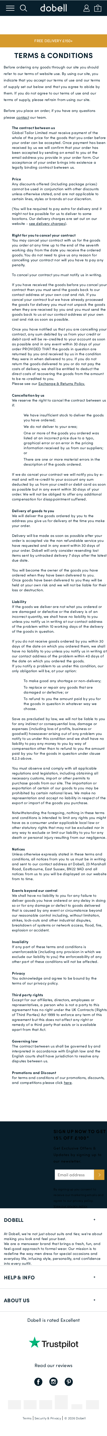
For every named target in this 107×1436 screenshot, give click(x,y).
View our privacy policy (70, 1206)
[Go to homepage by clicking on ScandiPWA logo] (53, 8)
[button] (53, 41)
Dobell (14, 1219)
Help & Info (19, 1277)
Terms (27, 1418)
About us (17, 1300)
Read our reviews (53, 1365)
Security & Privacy (48, 1418)
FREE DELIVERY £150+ (53, 40)
